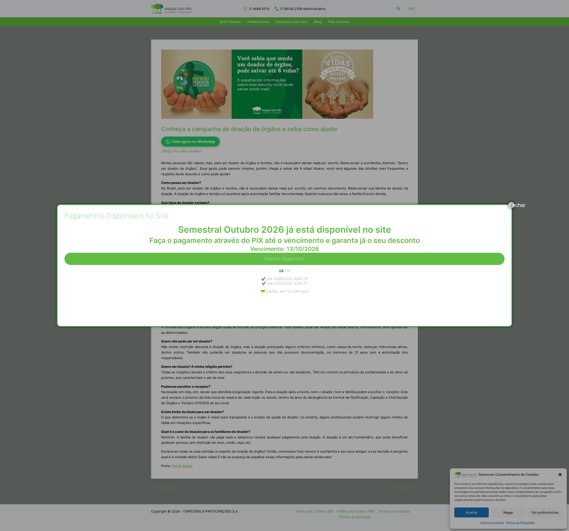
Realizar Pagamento (284, 258)
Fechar (511, 205)
